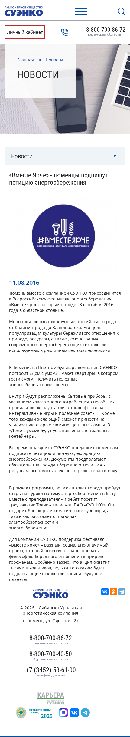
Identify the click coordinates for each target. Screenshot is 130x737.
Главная (25, 60)
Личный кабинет (25, 32)
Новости (54, 60)
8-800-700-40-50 (50, 656)
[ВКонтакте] (105, 591)
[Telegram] (121, 591)
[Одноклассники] (113, 591)
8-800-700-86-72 (105, 32)
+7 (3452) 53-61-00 (51, 672)
